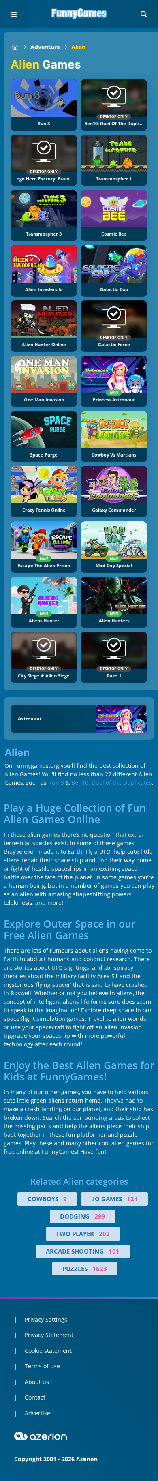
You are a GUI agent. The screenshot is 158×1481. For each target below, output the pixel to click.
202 (104, 1234)
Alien (78, 47)
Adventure (45, 47)
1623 (99, 1269)
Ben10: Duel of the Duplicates (111, 783)
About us (37, 1382)
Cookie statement (48, 1351)
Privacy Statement (49, 1335)
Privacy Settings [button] (46, 1319)
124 (132, 1199)
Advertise (37, 1413)
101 (114, 1251)
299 (99, 1216)
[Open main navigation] (14, 14)
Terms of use (42, 1366)
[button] (144, 14)
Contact (35, 1397)
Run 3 (56, 783)
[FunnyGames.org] (15, 47)
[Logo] (79, 14)
